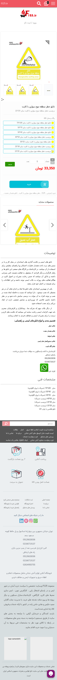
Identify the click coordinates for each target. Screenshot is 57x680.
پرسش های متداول (46, 436)
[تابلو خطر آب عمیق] (28, 225)
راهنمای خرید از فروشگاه (11, 507)
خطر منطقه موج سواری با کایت (29, 193)
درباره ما (19, 433)
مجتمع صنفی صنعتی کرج (11, 499)
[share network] (2, 99)
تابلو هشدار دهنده (10, 193)
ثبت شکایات (29, 499)
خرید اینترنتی (51, 193)
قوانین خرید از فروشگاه (11, 503)
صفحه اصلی (46, 499)
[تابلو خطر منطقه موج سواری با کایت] (28, 13)
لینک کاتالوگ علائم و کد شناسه (17, 440)
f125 (43, 193)
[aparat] (26, 521)
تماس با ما (9, 433)
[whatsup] (44, 371)
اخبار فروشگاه (28, 503)
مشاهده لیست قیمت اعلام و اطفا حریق (39, 429)
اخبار (22, 429)
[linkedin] (21, 521)
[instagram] (31, 521)
